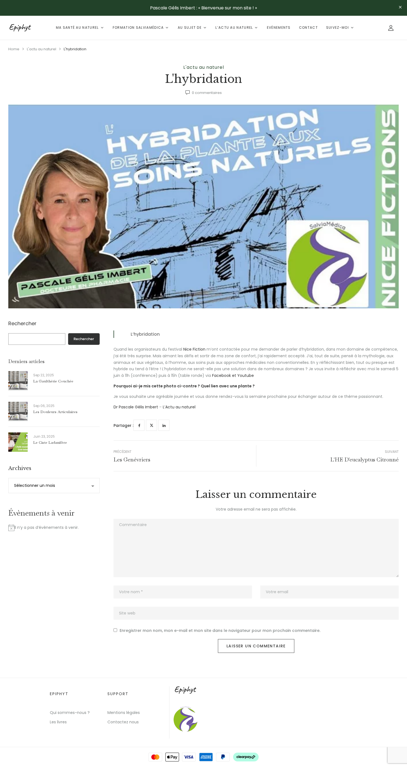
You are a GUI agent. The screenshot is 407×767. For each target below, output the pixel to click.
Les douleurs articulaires (55, 411)
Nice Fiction (194, 349)
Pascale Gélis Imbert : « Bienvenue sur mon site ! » (203, 8)
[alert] (54, 527)
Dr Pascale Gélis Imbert (136, 407)
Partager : (123, 425)
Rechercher (22, 324)
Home (13, 49)
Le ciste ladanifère (50, 442)
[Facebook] (139, 425)
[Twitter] (151, 425)
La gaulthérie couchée (53, 381)
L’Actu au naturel (178, 407)
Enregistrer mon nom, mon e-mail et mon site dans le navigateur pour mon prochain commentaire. (220, 630)
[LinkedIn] (163, 425)
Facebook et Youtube (233, 375)
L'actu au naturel (41, 49)
